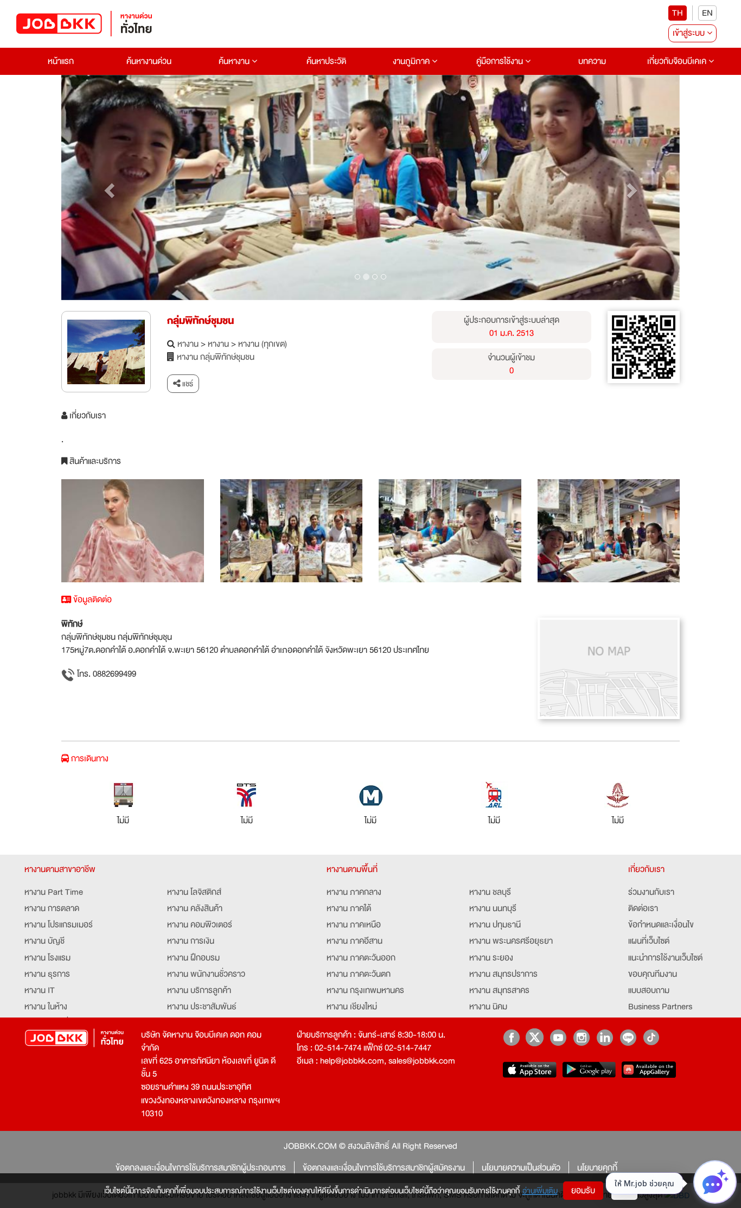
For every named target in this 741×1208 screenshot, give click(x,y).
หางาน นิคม (488, 1006)
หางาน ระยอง (491, 957)
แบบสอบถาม (648, 990)
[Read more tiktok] (651, 1037)
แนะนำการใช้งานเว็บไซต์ (665, 957)
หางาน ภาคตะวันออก (361, 957)
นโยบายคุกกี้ (597, 1167)
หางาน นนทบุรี (492, 908)
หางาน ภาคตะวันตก (359, 974)
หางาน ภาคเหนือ (354, 924)
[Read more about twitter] (535, 1037)
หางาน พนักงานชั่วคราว (206, 974)
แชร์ (187, 383)
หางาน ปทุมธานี (495, 924)
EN (707, 13)
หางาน (188, 344)
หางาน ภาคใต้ (349, 908)
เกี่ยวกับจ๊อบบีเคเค (677, 61)
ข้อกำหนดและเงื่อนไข (661, 924)
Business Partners (660, 1006)
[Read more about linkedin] (605, 1037)
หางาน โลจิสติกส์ (194, 892)
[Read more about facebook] (511, 1037)
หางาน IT (39, 990)
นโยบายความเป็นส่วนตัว (521, 1167)
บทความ (592, 61)
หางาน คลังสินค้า (194, 908)
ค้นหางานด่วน (148, 61)
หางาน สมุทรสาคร (499, 990)
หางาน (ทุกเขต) (262, 344)
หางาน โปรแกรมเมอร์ (58, 924)
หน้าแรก (61, 61)
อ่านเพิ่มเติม (540, 1191)
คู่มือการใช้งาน (500, 61)
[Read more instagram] (581, 1037)
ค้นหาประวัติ (326, 61)
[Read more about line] (628, 1037)
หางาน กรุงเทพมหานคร (365, 990)
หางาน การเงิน (190, 941)
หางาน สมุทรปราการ (503, 974)
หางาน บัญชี (44, 941)
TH (677, 13)
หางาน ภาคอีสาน (354, 941)
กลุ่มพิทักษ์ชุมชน (200, 320)
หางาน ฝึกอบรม (193, 957)
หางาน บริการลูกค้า (199, 990)
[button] (107, 188)
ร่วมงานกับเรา (651, 892)
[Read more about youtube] (558, 1037)
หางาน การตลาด (51, 908)
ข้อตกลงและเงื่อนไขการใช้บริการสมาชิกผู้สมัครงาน (384, 1167)
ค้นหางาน (235, 61)
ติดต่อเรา (643, 908)
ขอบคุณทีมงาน (652, 974)
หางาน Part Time (53, 892)
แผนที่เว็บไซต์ (648, 941)
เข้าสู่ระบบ (690, 33)
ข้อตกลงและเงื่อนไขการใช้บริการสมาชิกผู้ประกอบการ (201, 1167)
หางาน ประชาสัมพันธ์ (202, 1006)
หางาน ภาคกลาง (354, 892)
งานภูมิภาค (412, 61)
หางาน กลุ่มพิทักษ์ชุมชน (215, 357)
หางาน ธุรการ (47, 974)
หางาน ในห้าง (45, 1006)
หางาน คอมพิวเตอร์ (199, 924)
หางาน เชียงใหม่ (352, 1006)
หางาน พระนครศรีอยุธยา (511, 941)
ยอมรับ (583, 1191)
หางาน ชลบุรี (490, 892)
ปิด (624, 1191)
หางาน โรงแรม (47, 957)
